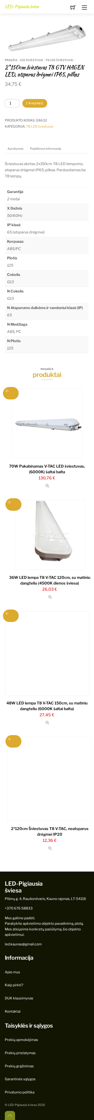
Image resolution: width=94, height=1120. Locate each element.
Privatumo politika (19, 1092)
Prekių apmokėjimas (21, 1040)
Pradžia (11, 60)
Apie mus (12, 972)
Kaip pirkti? (14, 985)
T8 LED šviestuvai (59, 60)
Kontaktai (13, 1011)
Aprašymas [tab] (16, 148)
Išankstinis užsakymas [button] (11, 393)
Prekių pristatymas (20, 1053)
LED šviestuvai (31, 60)
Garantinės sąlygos (20, 1079)
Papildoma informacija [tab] (45, 148)
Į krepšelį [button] (13, 741)
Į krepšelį (34, 103)
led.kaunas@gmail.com (23, 944)
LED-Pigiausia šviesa (22, 1105)
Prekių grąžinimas (19, 1066)
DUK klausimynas (19, 998)
